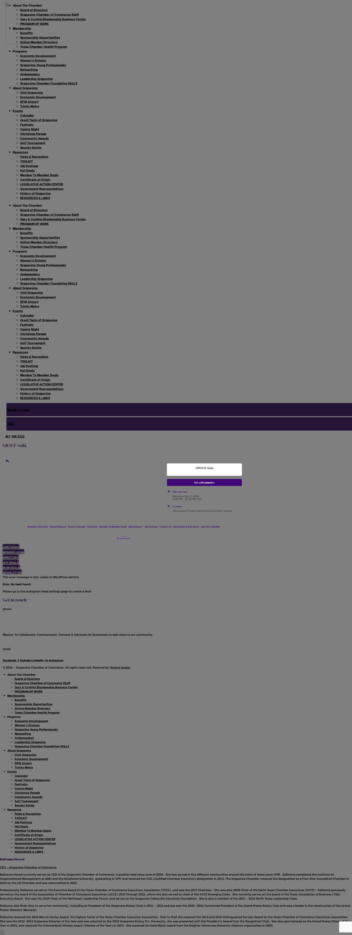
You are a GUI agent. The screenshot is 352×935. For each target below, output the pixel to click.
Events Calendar (76, 527)
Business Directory (38, 527)
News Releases (58, 527)
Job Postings (151, 527)
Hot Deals (92, 527)
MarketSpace (135, 527)
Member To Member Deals (113, 527)
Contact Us (165, 527)
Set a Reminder (204, 482)
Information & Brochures (186, 527)
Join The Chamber (210, 527)
